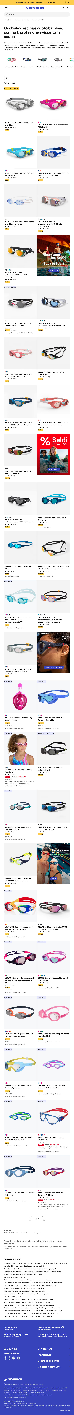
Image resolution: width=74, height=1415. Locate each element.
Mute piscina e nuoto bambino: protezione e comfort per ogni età (26, 1294)
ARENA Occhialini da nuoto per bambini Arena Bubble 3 (53, 1035)
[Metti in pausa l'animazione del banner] (65, 2)
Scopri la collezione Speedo (53, 667)
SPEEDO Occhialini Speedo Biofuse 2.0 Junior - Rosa (53, 979)
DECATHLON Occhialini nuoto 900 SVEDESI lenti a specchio (18, 324)
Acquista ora (54, 270)
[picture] (20, 103)
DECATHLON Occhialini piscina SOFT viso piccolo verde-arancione (19, 670)
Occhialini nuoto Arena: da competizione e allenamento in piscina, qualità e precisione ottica (36, 1263)
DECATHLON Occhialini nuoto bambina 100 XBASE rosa (53, 126)
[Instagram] (18, 1358)
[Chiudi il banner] (68, 2)
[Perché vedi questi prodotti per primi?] (5, 83)
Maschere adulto (42, 67)
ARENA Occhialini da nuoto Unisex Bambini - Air (18, 771)
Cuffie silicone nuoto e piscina (14, 1277)
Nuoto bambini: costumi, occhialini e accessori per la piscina (24, 1266)
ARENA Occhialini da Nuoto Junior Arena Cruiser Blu (20, 1194)
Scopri (54, 878)
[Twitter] (9, 1358)
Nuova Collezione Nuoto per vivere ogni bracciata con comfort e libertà (28, 1299)
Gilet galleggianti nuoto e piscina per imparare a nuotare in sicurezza (28, 1316)
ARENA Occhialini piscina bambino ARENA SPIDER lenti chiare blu (18, 880)
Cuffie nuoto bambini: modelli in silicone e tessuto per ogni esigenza (27, 1280)
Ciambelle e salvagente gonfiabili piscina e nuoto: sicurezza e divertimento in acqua (33, 1310)
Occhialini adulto (27, 67)
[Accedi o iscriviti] (63, 8)
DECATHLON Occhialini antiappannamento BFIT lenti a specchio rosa (50, 224)
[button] (33, 333)
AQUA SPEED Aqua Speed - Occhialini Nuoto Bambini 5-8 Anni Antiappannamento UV (19, 619)
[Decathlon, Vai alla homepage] (35, 8)
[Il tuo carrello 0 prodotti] (68, 8)
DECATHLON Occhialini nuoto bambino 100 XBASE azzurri (20, 174)
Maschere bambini (11, 67)
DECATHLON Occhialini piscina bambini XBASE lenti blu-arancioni (53, 174)
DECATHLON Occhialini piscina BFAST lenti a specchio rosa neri (52, 928)
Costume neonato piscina (13, 1296)
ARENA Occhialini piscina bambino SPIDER (18, 568)
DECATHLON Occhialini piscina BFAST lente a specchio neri (52, 828)
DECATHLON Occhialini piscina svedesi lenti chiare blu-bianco (20, 223)
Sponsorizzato (42, 633)
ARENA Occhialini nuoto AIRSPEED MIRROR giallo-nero (51, 373)
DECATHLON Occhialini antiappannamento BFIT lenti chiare (52, 324)
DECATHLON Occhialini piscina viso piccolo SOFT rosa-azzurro (18, 375)
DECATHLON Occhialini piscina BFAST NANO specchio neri (19, 472)
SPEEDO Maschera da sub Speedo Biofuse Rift (51, 1138)
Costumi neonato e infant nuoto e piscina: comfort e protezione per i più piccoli (31, 1285)
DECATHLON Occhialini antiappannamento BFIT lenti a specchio (17, 274)
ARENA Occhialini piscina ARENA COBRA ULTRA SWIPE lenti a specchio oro (53, 568)
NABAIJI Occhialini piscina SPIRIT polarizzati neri (51, 769)
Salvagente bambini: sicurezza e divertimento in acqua (23, 1274)
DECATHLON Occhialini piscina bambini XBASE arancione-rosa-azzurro (53, 424)
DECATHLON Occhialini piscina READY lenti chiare (19, 124)
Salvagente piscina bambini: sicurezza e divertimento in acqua (25, 1288)
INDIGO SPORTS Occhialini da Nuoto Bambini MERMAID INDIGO (52, 1087)
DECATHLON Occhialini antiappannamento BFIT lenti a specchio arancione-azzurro (50, 619)
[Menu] (6, 8)
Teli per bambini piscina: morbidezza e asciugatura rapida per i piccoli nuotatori (31, 1313)
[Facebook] (5, 1358)
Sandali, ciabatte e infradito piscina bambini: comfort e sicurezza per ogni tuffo (31, 1269)
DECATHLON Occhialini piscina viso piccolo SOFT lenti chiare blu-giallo (18, 424)
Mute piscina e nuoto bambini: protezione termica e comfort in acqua (27, 1302)
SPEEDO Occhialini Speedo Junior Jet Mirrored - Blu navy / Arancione (19, 1035)
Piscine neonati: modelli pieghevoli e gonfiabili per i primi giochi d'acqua (29, 1305)
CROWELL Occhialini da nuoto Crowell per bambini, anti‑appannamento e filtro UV (19, 980)
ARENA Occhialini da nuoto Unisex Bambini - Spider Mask (51, 719)
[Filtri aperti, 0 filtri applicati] (6, 78)
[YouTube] (13, 1358)
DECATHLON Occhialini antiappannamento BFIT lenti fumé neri (20, 521)
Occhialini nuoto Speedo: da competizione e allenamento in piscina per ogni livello (32, 1271)
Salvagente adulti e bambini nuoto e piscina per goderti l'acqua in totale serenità (32, 1308)
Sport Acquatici (54, 469)
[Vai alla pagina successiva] (44, 1218)
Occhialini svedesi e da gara (58, 68)
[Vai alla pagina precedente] (30, 1218)
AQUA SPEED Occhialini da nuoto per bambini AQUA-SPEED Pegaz (19, 928)
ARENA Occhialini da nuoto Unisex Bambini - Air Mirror (18, 828)
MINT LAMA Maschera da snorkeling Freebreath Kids (19, 719)
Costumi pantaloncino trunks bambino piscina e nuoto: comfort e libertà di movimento (33, 1283)
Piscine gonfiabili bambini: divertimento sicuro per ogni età (24, 1291)
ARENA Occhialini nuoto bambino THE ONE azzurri (53, 519)
